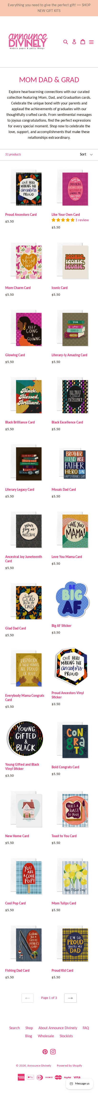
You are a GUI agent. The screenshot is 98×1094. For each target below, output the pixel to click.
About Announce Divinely (58, 1028)
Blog (28, 1036)
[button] (63, 220)
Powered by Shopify (69, 1065)
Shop (29, 1028)
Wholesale (46, 1036)
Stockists (66, 1036)
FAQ (86, 1028)
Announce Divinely (39, 1065)
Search (14, 1028)
